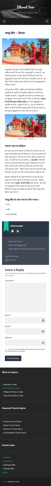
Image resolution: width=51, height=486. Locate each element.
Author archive (12, 231)
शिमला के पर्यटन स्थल (38, 249)
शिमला (10, 245)
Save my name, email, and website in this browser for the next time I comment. (25, 350)
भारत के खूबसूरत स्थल (19, 245)
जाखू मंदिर (16, 249)
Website (8, 338)
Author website (18, 231)
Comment (9, 281)
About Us (7, 457)
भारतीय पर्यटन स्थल (25, 249)
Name (8, 315)
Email (8, 326)
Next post (12, 260)
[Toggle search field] (47, 21)
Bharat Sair (25, 7)
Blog (5, 472)
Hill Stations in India (12, 388)
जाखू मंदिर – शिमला (15, 33)
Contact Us (8, 461)
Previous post (13, 256)
